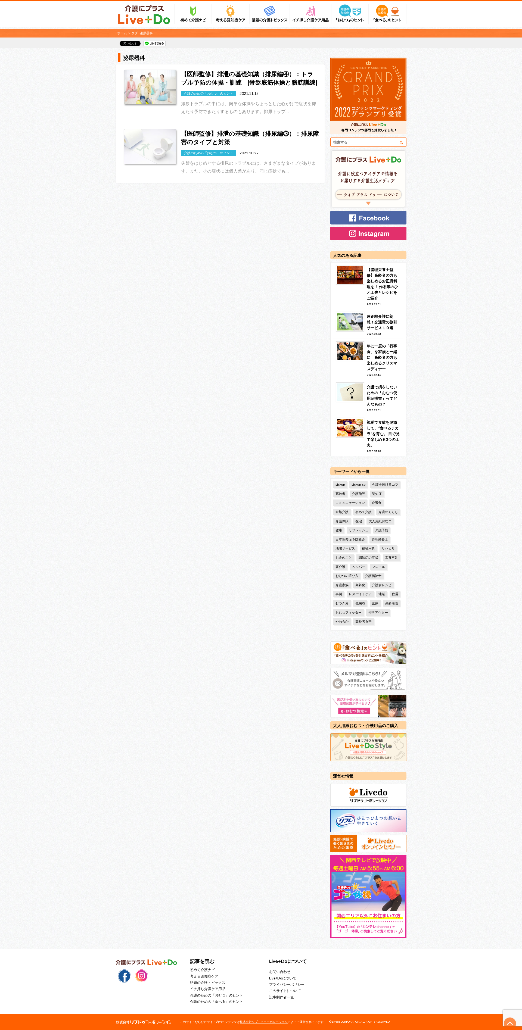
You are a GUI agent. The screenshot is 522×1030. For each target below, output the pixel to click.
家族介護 (342, 512)
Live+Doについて (282, 978)
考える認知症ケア (204, 976)
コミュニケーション (350, 503)
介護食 (376, 503)
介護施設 (358, 494)
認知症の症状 (368, 557)
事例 (338, 594)
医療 (375, 603)
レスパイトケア (360, 594)
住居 (395, 594)
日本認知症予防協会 (350, 539)
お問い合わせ (279, 971)
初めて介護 (363, 512)
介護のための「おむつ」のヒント (216, 995)
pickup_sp (358, 484)
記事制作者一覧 (281, 997)
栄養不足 (391, 557)
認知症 (377, 494)
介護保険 (342, 521)
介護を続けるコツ (385, 484)
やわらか (342, 621)
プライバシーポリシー (286, 984)
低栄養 (360, 603)
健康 (338, 530)
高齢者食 (391, 603)
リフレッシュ (358, 530)
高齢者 (340, 494)
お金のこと (343, 557)
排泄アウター (378, 612)
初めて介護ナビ (202, 969)
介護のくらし (388, 512)
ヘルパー (358, 567)
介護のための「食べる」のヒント (216, 1001)
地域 (381, 594)
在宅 (358, 521)
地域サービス (345, 548)
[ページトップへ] (510, 1023)
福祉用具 (368, 548)
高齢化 (360, 585)
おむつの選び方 (346, 576)
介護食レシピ (381, 585)
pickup (340, 484)
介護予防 (381, 530)
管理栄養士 (380, 539)
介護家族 (342, 585)
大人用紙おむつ (380, 521)
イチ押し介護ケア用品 (207, 989)
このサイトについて (285, 990)
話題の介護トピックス (207, 982)
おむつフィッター (348, 612)
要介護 (340, 567)
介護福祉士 (373, 576)
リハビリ (388, 548)
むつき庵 (342, 603)
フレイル (378, 567)
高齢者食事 (363, 621)
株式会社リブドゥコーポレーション (264, 1021)
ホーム (122, 33)
